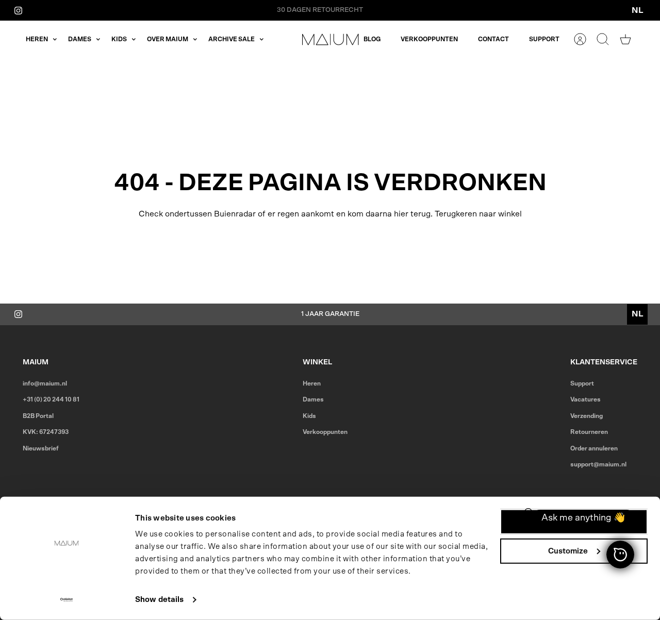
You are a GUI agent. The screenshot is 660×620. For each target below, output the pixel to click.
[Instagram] (18, 10)
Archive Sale (231, 39)
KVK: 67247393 (46, 432)
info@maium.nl (45, 383)
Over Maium (167, 39)
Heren (37, 39)
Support (544, 39)
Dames (79, 39)
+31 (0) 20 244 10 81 (51, 399)
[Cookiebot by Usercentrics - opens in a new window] (67, 600)
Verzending (586, 416)
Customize (568, 551)
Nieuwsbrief (41, 448)
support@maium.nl (598, 464)
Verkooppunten (429, 39)
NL (638, 10)
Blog (372, 39)
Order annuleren (594, 448)
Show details (159, 600)
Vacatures (585, 399)
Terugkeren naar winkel (478, 214)
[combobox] (637, 10)
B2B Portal (38, 416)
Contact (493, 39)
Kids (119, 39)
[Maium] (330, 39)
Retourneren (589, 432)
